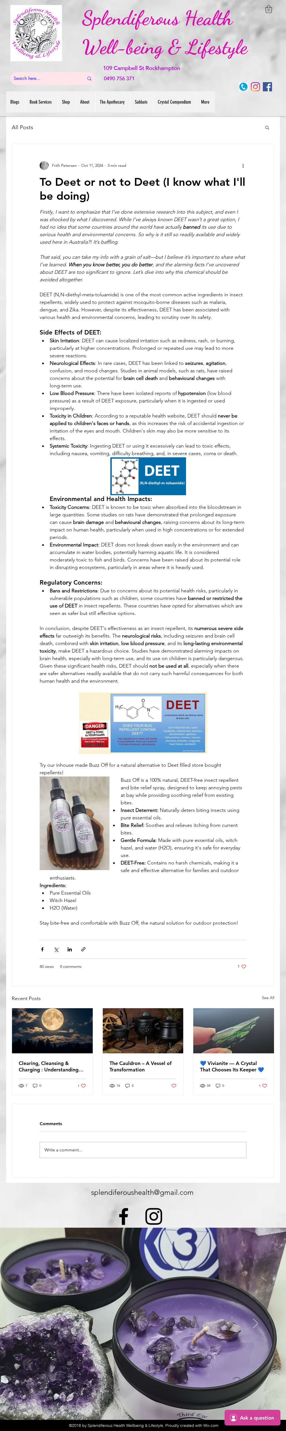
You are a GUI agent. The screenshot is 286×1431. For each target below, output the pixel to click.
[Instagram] (255, 86)
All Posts (22, 127)
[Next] (255, 1323)
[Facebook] (267, 86)
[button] (268, 9)
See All (268, 997)
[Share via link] (83, 949)
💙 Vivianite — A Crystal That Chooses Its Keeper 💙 (232, 1066)
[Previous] (30, 1323)
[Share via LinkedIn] (69, 949)
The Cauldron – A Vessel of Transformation (140, 1066)
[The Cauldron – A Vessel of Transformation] (143, 1030)
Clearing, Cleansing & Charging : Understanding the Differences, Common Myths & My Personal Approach (48, 1066)
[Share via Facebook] (42, 949)
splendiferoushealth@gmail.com (142, 1192)
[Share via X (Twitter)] (56, 949)
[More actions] (243, 165)
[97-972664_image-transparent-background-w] (243, 86)
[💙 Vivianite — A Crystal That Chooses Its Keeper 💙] (233, 1030)
